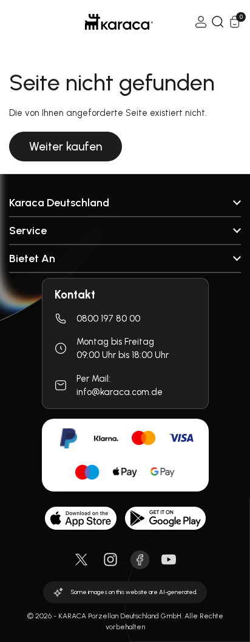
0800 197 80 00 (108, 318)
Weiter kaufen (65, 147)
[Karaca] (102, 22)
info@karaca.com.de (119, 392)
